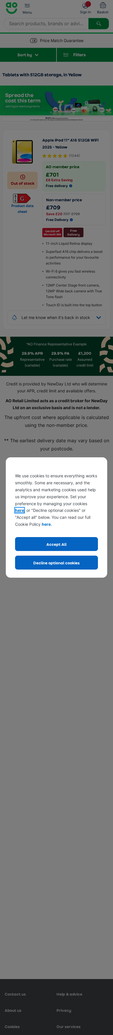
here (19, 510)
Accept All (56, 544)
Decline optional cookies (56, 562)
